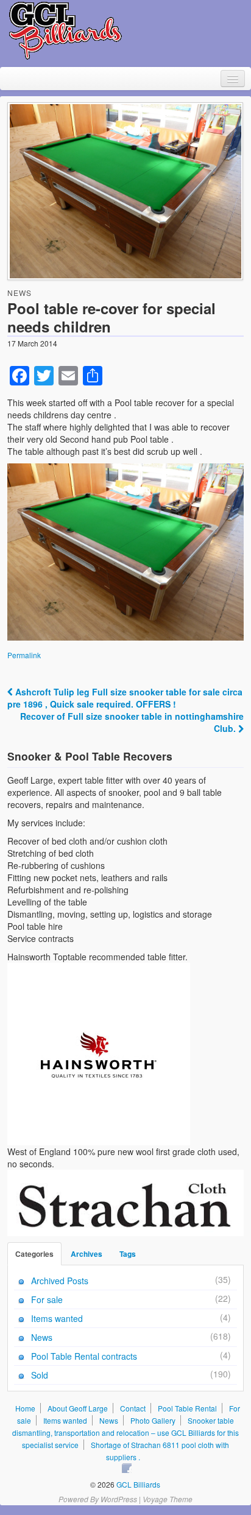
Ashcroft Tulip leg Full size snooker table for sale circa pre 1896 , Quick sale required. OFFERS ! (124, 698)
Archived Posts (59, 1280)
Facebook (127, 1468)
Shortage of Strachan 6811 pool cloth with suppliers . (160, 1450)
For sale (47, 1299)
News (19, 292)
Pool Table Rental (187, 1408)
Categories (34, 1253)
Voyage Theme (168, 1499)
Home (25, 1408)
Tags (127, 1253)
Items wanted (57, 1318)
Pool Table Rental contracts (84, 1356)
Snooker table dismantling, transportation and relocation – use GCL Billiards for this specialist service (125, 1432)
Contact (133, 1408)
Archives (86, 1253)
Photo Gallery (152, 1420)
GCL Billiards (137, 1484)
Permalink (24, 655)
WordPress (119, 1499)
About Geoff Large (78, 1408)
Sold (39, 1375)
